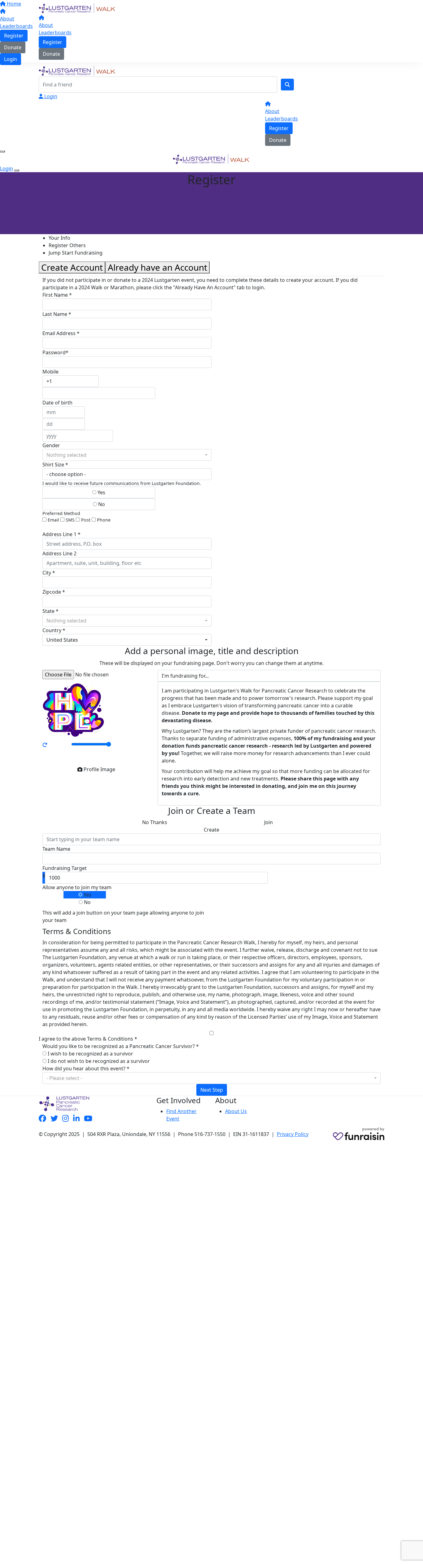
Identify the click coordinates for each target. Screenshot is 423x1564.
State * (50, 611)
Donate (51, 53)
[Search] (287, 84)
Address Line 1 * (61, 534)
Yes (100, 492)
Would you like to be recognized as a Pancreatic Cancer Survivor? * (120, 1046)
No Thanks (154, 822)
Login (50, 96)
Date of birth (57, 402)
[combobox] (127, 455)
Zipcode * (53, 591)
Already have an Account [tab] (157, 267)
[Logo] (77, 7)
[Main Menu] (2, 151)
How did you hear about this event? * (85, 1068)
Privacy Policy (292, 1134)
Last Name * (56, 314)
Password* (55, 352)
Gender (51, 445)
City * (48, 572)
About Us (236, 1111)
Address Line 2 (59, 553)
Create (211, 829)
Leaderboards (55, 32)
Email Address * (61, 333)
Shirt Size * (55, 464)
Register (52, 42)
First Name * (57, 294)
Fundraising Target (64, 868)
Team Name (56, 848)
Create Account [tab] (72, 267)
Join (268, 822)
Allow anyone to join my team (76, 887)
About (46, 25)
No (101, 504)
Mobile (50, 371)
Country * (53, 630)
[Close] (16, 170)
